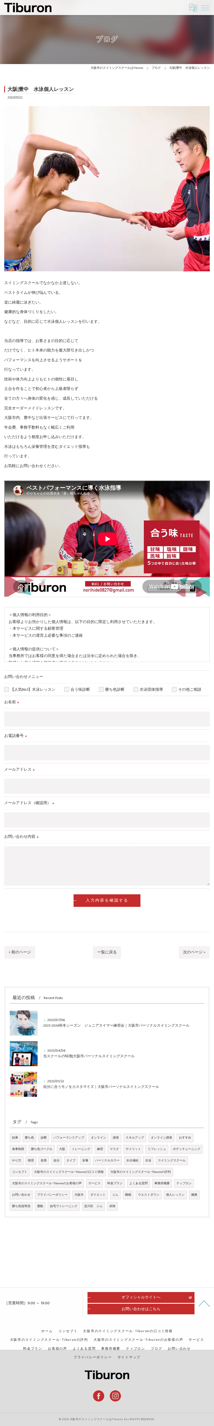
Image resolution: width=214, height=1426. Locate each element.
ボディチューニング (186, 1149)
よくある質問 (138, 1183)
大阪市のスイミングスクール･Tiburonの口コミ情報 (69, 1172)
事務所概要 (162, 1183)
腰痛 (194, 1194)
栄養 (85, 1160)
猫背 (31, 1160)
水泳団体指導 (153, 690)
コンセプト (19, 1172)
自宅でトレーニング (63, 1206)
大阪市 (79, 1194)
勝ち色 (29, 1137)
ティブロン (184, 1183)
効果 (15, 1137)
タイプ (71, 1160)
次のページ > (194, 952)
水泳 (148, 1160)
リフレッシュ (157, 1149)
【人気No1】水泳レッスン (34, 690)
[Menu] (205, 7)
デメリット (133, 1149)
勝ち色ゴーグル (41, 1149)
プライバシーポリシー (52, 1194)
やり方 (16, 1160)
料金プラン (115, 1183)
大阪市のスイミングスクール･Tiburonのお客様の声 (47, 1183)
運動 (40, 1206)
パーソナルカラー (107, 1160)
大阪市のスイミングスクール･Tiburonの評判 (140, 1172)
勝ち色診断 (116, 690)
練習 (100, 1149)
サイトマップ (129, 1357)
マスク (114, 1149)
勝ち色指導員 (21, 1206)
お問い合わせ (21, 1194)
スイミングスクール (172, 1160)
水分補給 (132, 1160)
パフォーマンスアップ (69, 1137)
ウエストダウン (148, 1194)
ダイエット (98, 1194)
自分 (57, 1160)
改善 (44, 1160)
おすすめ (185, 1137)
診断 (44, 1137)
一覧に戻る (107, 952)
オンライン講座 (161, 1137)
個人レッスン (175, 1194)
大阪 (62, 1149)
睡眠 (128, 1194)
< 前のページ (20, 952)
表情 (112, 1206)
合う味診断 (82, 690)
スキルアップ (135, 1137)
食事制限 (18, 1149)
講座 (116, 1137)
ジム (115, 1194)
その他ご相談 (189, 690)
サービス (94, 1183)
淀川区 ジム (93, 1206)
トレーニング (81, 1149)
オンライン (98, 1137)
